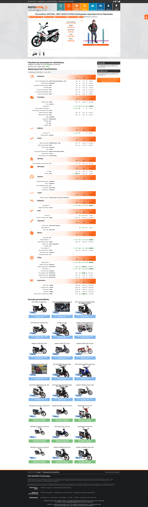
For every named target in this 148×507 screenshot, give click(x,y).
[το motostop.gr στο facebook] (117, 1)
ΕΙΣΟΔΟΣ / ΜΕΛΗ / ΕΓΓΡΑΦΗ (65, 1)
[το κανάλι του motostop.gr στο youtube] (119, 1)
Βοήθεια (76, 497)
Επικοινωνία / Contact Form (88, 497)
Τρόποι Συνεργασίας (46, 492)
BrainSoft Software (73, 502)
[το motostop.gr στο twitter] (113, 1)
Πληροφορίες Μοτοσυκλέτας (51, 472)
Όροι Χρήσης (63, 497)
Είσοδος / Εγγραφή (46, 487)
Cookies (70, 497)
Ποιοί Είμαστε (45, 497)
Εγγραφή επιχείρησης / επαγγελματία (84, 492)
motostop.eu (54, 497)
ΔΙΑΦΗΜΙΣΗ (41, 1)
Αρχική (39, 472)
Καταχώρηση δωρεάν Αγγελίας (62, 487)
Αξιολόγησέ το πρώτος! (90, 16)
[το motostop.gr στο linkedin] (115, 1)
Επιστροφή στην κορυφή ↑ (112, 472)
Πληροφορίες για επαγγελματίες (62, 492)
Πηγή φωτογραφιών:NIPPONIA (35, 50)
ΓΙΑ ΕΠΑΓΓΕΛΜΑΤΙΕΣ (51, 1)
